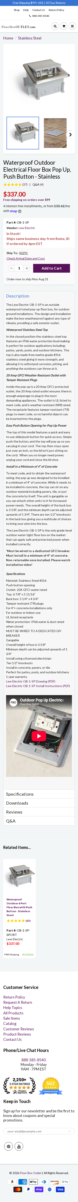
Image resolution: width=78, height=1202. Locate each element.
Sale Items (11, 1018)
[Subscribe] (69, 1131)
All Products (13, 1013)
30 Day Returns (55, 3)
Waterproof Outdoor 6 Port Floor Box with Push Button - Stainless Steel (19, 907)
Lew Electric (27, 228)
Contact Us (38, 10)
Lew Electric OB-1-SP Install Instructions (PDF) (38, 686)
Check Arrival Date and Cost (25, 258)
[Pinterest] (8, 1146)
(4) (38, 184)
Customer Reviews (18, 1029)
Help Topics (12, 1007)
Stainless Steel (29, 38)
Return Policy (56, 10)
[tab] (39, 295)
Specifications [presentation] (20, 794)
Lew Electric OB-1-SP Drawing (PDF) (30, 681)
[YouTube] (19, 1146)
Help (26, 10)
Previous (7, 134)
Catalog (9, 1023)
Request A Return (17, 1002)
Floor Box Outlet (30, 1173)
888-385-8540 (40, 15)
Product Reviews (17, 1034)
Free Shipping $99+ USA (28, 3)
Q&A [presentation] (11, 820)
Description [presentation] (17, 295)
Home (8, 38)
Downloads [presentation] (17, 802)
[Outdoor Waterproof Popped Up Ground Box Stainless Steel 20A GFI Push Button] (39, 81)
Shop (17, 10)
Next (70, 134)
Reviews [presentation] (14, 811)
